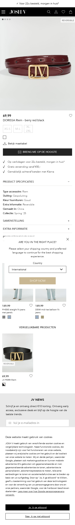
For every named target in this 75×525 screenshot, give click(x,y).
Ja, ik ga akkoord (37, 507)
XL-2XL (28, 129)
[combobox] (37, 269)
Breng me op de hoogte (40, 152)
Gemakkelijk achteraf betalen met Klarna (31, 171)
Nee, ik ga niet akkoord (37, 516)
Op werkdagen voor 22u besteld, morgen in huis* (36, 162)
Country (37, 263)
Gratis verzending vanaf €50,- (24, 166)
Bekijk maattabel (17, 143)
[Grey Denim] (3, 317)
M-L (17, 129)
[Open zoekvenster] (48, 12)
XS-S (7, 129)
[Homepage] (18, 12)
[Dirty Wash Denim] (42, 317)
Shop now (38, 281)
